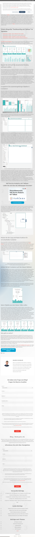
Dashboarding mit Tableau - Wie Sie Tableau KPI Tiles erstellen (13, 33)
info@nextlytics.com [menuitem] (28, 0)
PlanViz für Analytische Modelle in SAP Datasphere (18, 512)
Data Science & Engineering (18, 523)
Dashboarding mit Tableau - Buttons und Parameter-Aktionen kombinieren (15, 37)
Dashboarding (18, 525)
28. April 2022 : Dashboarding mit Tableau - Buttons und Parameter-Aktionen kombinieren (18, 500)
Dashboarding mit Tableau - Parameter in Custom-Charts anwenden (14, 36)
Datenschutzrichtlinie (18, 425)
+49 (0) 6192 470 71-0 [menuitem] (22, 0)
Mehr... (17, 502)
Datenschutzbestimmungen (14, 7)
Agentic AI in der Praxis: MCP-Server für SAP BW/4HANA (18, 510)
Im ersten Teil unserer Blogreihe (6, 41)
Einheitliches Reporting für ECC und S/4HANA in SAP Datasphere (18, 515)
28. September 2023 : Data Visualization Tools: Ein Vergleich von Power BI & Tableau (18, 493)
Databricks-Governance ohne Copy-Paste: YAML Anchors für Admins (18, 513)
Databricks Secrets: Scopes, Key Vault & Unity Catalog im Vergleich (18, 508)
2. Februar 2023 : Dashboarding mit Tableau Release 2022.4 (18, 495)
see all (18, 530)
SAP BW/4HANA (18, 527)
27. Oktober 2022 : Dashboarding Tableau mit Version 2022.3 (18, 498)
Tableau (8, 14)
